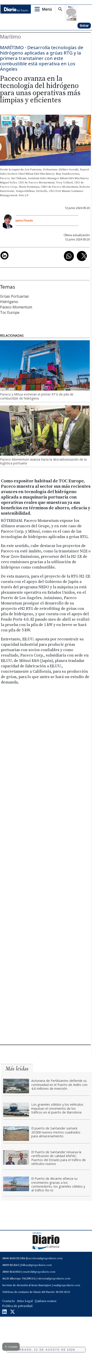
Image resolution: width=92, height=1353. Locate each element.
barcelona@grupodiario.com (45, 1258)
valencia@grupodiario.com (53, 1278)
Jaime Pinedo (24, 220)
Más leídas (17, 1068)
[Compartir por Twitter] (82, 256)
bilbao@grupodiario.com (36, 1265)
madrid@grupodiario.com (39, 1272)
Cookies (10, 1346)
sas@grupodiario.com (66, 1285)
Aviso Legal (25, 1301)
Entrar (84, 25)
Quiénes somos (45, 1301)
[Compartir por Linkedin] (4, 255)
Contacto (8, 1301)
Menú (47, 9)
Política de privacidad (17, 1306)
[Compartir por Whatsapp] (69, 256)
